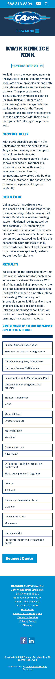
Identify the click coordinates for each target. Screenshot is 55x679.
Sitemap (27, 625)
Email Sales (27, 609)
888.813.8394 (19, 4)
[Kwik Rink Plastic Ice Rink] (27, 66)
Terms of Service (27, 617)
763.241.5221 (32, 601)
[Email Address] (38, 4)
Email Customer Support (27, 613)
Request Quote (19, 558)
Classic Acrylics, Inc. (35, 657)
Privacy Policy (27, 621)
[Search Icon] (46, 3)
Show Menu (25, 31)
